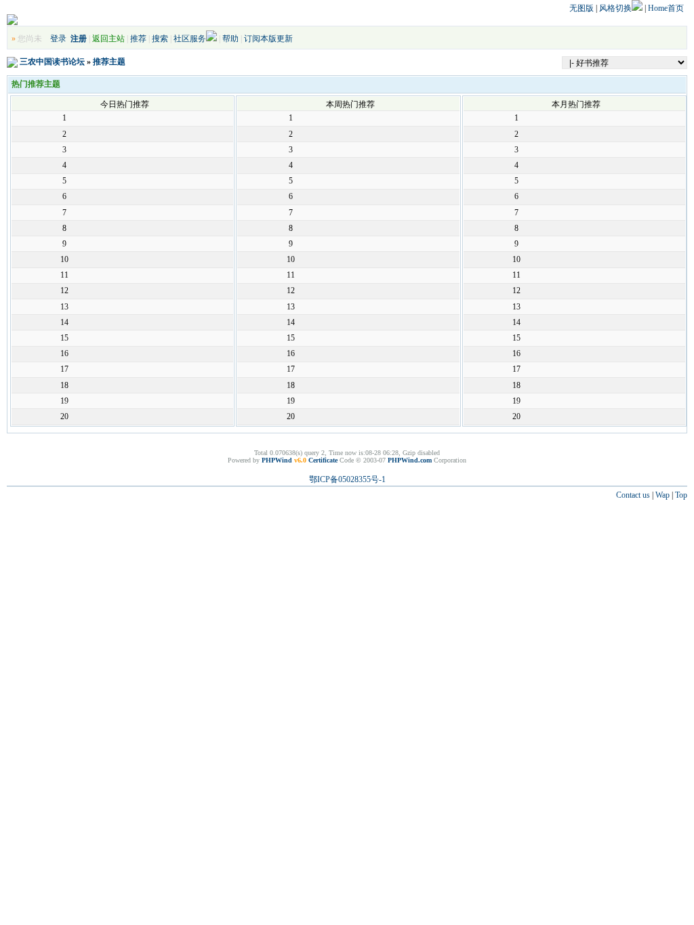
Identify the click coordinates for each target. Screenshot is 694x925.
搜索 (160, 38)
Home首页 (666, 8)
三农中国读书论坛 (52, 61)
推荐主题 (109, 61)
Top (681, 495)
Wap (662, 495)
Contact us (633, 495)
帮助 (230, 38)
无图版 (581, 8)
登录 (58, 38)
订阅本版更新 (268, 38)
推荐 (138, 38)
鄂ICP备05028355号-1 (347, 479)
